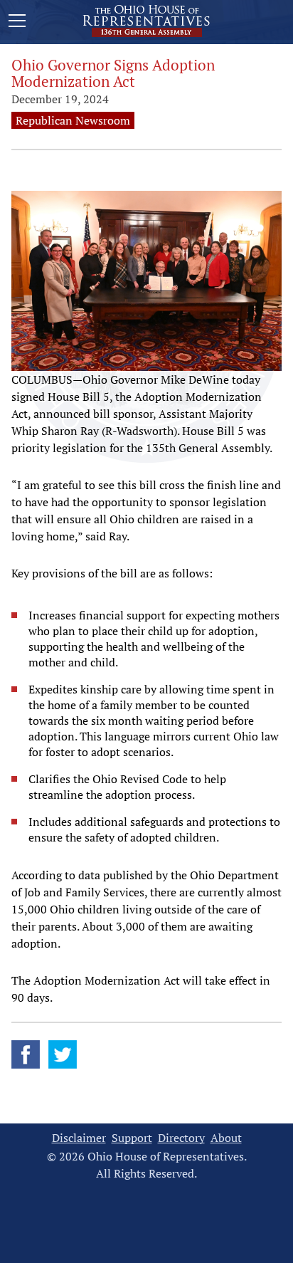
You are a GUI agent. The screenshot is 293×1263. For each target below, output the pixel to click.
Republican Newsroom (73, 120)
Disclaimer (79, 1138)
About (226, 1138)
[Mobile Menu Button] (17, 22)
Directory (181, 1138)
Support (132, 1138)
